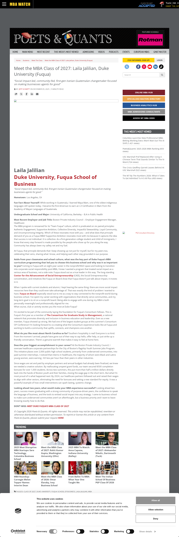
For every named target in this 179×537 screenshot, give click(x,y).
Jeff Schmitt (24, 89)
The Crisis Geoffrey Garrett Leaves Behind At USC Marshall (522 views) (143, 169)
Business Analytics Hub (144, 105)
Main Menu (27, 51)
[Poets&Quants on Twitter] (127, 66)
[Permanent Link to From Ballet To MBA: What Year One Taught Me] (79, 467)
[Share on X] (21, 94)
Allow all (155, 500)
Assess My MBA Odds (144, 118)
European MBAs (141, 51)
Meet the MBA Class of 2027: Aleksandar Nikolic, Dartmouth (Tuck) (106, 452)
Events (126, 51)
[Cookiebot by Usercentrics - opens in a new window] (18, 531)
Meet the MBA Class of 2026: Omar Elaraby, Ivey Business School (51, 481)
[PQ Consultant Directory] (144, 238)
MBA (90, 491)
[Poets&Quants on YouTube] (150, 66)
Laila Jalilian (81, 491)
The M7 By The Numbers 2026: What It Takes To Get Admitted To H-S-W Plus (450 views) (144, 177)
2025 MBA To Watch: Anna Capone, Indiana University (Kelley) (79, 452)
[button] (16, 94)
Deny (155, 518)
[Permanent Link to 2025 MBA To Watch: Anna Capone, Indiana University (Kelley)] (79, 438)
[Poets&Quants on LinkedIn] (155, 66)
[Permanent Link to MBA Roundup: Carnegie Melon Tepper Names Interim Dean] (25, 467)
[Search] (162, 74)
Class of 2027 (30, 491)
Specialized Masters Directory (144, 99)
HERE (60, 417)
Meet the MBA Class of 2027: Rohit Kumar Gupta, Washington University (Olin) (52, 452)
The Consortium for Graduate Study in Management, (74, 315)
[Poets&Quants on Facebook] (138, 66)
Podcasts (113, 51)
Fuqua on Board (28, 293)
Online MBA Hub (144, 92)
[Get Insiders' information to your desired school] (144, 201)
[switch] (80, 531)
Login (159, 60)
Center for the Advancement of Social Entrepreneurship (43, 275)
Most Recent (43, 51)
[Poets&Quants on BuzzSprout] (132, 66)
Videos (101, 51)
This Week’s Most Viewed (66, 51)
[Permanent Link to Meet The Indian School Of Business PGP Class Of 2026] (107, 467)
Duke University (43, 491)
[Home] (63, 37)
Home (15, 51)
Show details (145, 531)
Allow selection (155, 509)
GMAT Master (160, 51)
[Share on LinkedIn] (32, 94)
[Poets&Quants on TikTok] (161, 66)
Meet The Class (37, 60)
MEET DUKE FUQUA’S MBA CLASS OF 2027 (48, 406)
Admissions (88, 51)
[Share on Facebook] (27, 94)
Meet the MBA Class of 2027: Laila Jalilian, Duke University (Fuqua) (68, 60)
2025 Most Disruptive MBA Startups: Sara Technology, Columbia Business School (25, 453)
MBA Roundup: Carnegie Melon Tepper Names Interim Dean (22, 481)
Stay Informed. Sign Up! (138, 60)
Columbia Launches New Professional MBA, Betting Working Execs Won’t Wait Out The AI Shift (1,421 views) (143, 141)
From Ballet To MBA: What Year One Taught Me (79, 479)
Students (26, 60)
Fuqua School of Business (63, 491)
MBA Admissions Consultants (144, 111)
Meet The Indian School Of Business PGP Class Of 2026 (105, 479)
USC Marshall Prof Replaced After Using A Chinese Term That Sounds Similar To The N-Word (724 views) (144, 159)
